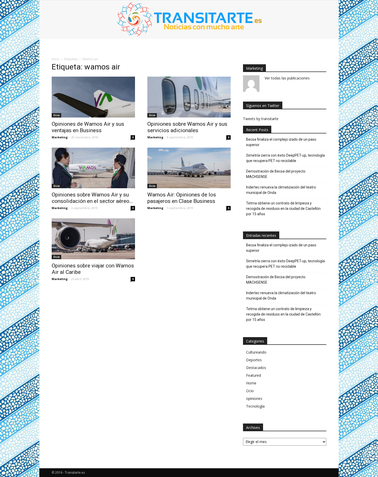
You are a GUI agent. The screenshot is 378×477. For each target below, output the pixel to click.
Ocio (56, 115)
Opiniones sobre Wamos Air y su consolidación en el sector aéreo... (92, 198)
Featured (253, 375)
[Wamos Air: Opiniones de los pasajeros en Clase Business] (189, 168)
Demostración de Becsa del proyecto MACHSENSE (275, 174)
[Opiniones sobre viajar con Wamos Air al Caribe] (93, 238)
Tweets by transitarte (260, 118)
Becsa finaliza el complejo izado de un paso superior (281, 142)
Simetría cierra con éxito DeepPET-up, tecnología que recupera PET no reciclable (285, 158)
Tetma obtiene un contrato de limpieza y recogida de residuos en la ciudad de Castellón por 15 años (283, 208)
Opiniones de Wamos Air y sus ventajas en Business (88, 127)
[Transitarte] (189, 19)
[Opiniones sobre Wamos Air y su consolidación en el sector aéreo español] (93, 168)
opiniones (254, 398)
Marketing (60, 137)
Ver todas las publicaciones (287, 78)
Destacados (256, 367)
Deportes (254, 359)
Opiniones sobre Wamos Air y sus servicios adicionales (187, 127)
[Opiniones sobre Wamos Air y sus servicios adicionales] (189, 97)
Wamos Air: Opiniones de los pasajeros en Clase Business (181, 198)
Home (251, 383)
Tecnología (255, 406)
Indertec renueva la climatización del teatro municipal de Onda (281, 190)
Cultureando (256, 352)
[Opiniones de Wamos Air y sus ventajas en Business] (93, 97)
